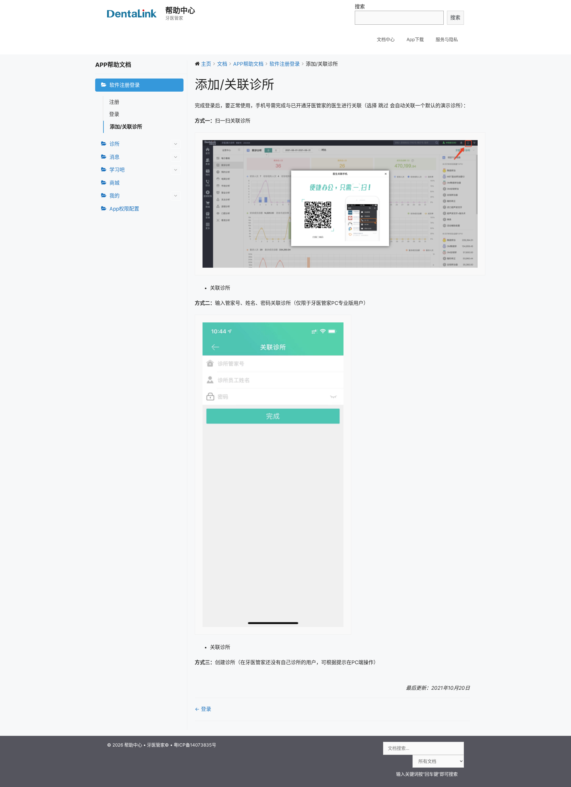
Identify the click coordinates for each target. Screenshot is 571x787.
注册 (114, 102)
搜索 (360, 7)
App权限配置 (124, 209)
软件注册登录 (124, 85)
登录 (114, 114)
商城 (114, 183)
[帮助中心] (132, 13)
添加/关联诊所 (126, 127)
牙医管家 (156, 745)
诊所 (114, 144)
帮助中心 (180, 10)
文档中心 (386, 39)
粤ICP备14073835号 (195, 745)
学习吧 (117, 170)
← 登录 (203, 709)
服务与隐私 (447, 39)
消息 (114, 157)
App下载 (415, 39)
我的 (114, 196)
